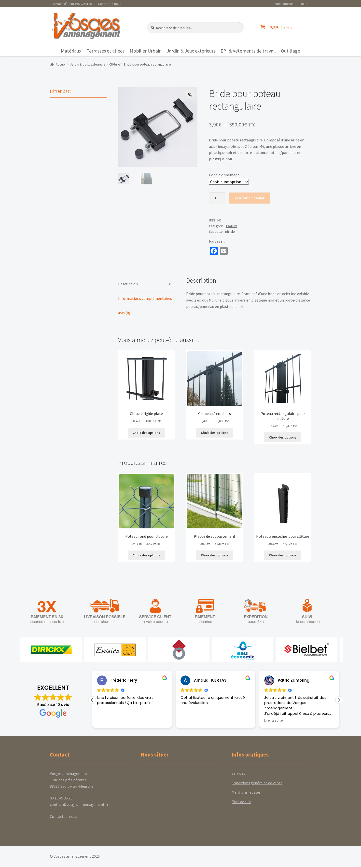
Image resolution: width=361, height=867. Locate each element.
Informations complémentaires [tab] (145, 298)
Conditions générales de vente (257, 782)
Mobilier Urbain (146, 51)
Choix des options (146, 432)
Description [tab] (128, 283)
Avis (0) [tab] (124, 312)
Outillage (290, 51)
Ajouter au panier (249, 197)
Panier (303, 3)
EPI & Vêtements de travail (248, 51)
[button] (190, 94)
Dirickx (230, 231)
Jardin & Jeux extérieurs (191, 51)
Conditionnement (224, 174)
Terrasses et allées (105, 51)
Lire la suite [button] (273, 720)
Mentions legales (246, 792)
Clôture (114, 64)
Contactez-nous (109, 3)
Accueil (61, 64)
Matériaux (71, 51)
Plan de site (241, 801)
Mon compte (284, 3)
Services (238, 773)
